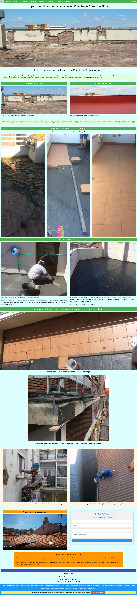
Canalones (33, 1)
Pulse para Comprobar (98, 592)
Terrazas (67, 1)
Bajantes (41, 1)
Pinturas (15, 1)
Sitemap (133, 1)
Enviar (102, 540)
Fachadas (24, 1)
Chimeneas (50, 1)
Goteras (59, 1)
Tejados (8, 1)
